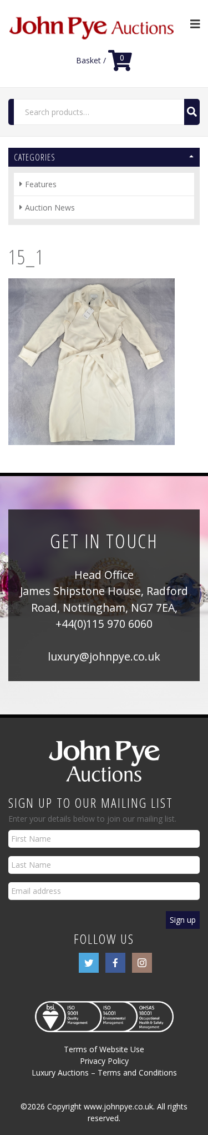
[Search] (192, 112)
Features (41, 184)
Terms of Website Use (104, 1049)
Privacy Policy (104, 1061)
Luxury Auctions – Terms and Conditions (104, 1072)
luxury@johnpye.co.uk (104, 656)
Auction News (50, 207)
